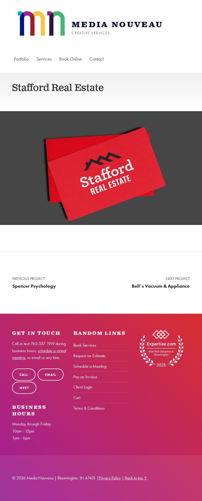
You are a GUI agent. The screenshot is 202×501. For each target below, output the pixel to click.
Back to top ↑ (136, 478)
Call (23, 374)
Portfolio (21, 59)
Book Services (84, 345)
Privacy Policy (110, 478)
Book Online (70, 59)
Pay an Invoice (85, 377)
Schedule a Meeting (89, 366)
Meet (24, 388)
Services (44, 59)
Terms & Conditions (89, 408)
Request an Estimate (89, 355)
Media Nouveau (117, 25)
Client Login (82, 387)
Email (50, 374)
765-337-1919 (42, 343)
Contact (97, 59)
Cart (76, 397)
